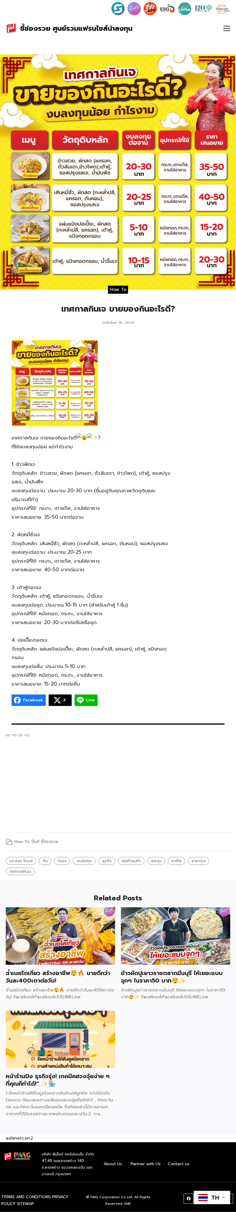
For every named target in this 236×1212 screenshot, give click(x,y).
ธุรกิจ (107, 861)
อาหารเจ (199, 861)
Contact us (178, 1164)
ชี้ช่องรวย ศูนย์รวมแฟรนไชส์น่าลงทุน (76, 28)
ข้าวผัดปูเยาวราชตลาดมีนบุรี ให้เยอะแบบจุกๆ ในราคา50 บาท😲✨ (171, 977)
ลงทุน (156, 861)
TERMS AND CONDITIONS (26, 1197)
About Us (113, 1164)
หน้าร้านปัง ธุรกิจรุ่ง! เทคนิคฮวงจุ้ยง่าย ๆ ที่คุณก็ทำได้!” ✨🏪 (58, 1080)
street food (21, 861)
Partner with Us (146, 1164)
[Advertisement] (203, 426)
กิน (45, 861)
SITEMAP (25, 1204)
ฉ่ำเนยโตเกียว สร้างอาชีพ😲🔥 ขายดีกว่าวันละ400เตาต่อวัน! (58, 977)
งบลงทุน (84, 861)
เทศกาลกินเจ (20, 871)
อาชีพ (177, 861)
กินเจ (62, 861)
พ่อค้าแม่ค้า (131, 861)
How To (118, 289)
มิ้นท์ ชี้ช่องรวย (45, 841)
